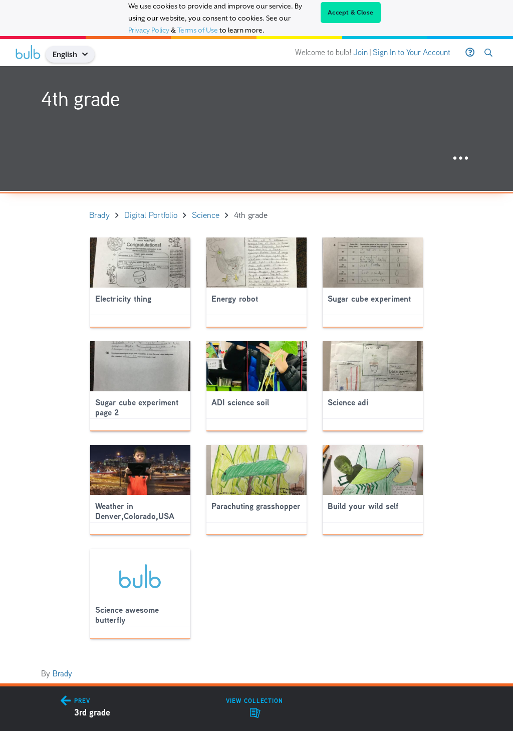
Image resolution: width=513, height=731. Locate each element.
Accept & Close (351, 12)
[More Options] (460, 158)
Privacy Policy (148, 30)
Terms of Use (197, 30)
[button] (89, 54)
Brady (62, 673)
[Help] (470, 53)
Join (360, 52)
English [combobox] (65, 54)
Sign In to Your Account (411, 52)
